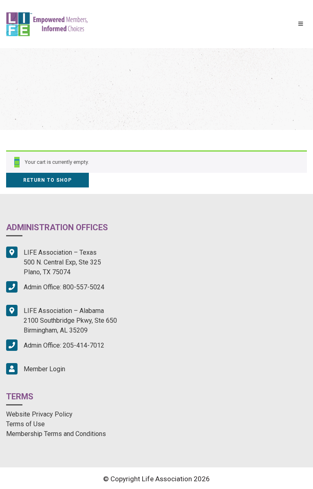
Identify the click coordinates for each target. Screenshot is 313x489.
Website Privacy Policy (39, 414)
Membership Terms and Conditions (56, 434)
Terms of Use (25, 424)
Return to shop (47, 180)
